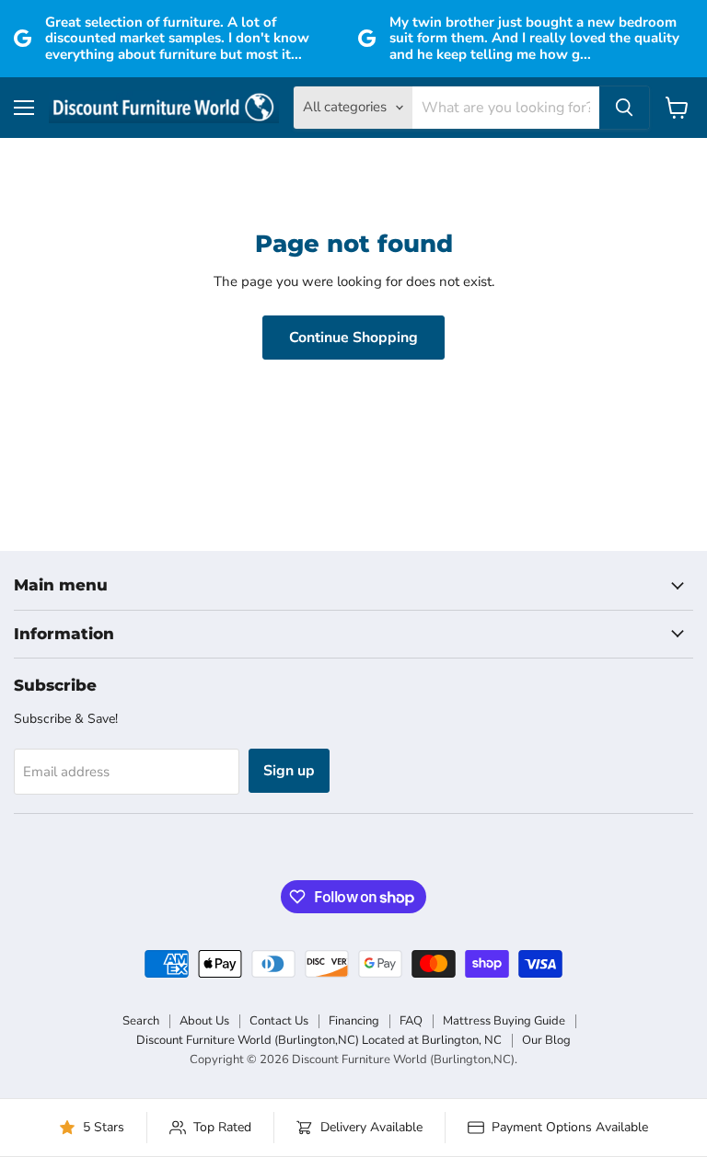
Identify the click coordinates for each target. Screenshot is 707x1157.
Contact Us (278, 1021)
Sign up (289, 771)
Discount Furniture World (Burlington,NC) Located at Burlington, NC (319, 1040)
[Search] (624, 107)
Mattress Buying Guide (504, 1021)
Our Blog (546, 1040)
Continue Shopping (353, 337)
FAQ (411, 1021)
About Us (204, 1021)
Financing (354, 1021)
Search (140, 1021)
